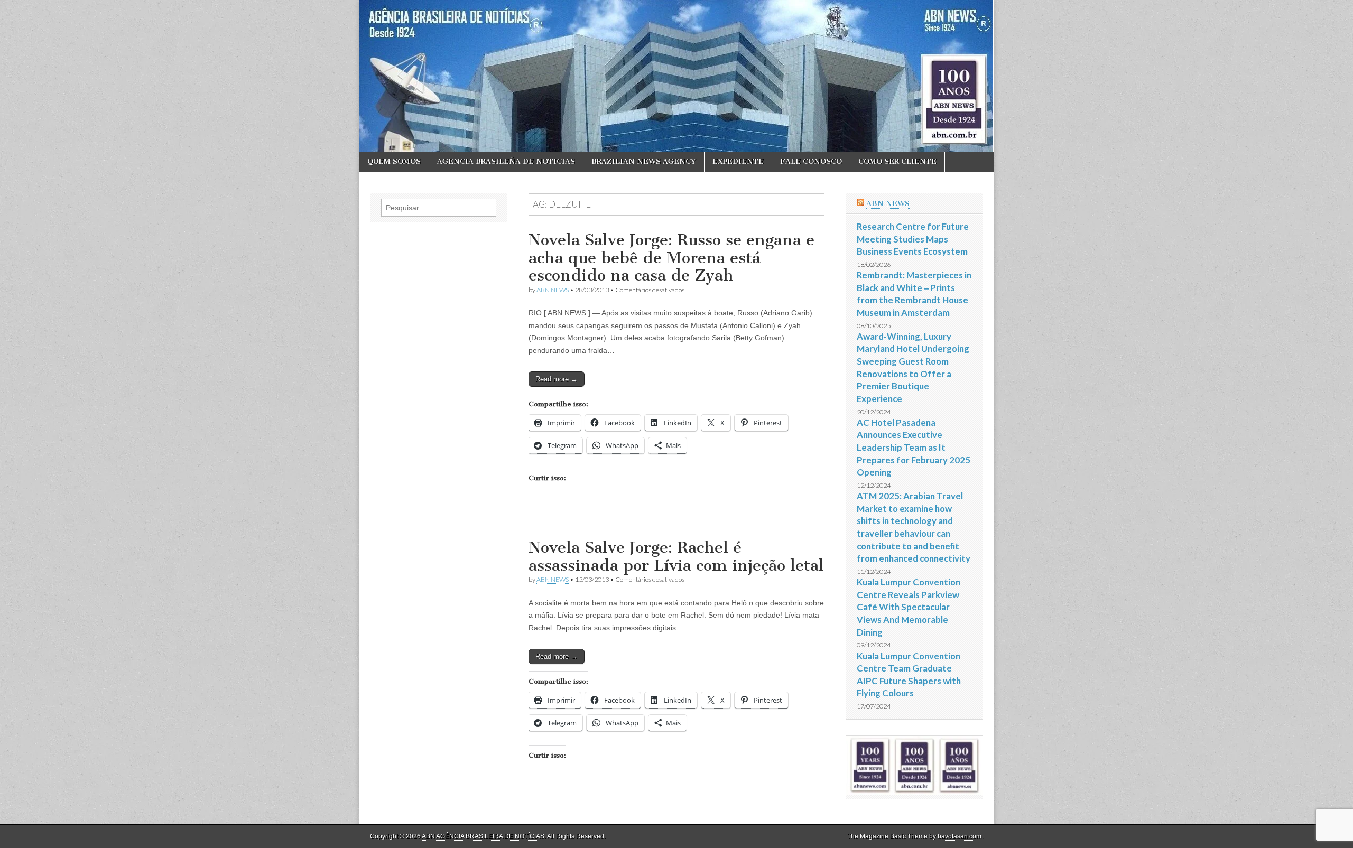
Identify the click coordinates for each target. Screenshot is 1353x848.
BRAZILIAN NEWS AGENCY (643, 161)
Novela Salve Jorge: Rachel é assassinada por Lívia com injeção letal (676, 556)
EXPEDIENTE (738, 161)
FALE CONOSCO (811, 161)
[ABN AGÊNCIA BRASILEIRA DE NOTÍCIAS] (676, 76)
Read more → (556, 379)
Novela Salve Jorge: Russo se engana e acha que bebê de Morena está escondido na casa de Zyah (671, 257)
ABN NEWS (552, 290)
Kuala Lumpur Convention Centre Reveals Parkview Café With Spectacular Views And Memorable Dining (908, 607)
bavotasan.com (959, 836)
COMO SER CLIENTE (897, 161)
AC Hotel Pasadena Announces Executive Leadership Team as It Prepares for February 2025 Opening (913, 447)
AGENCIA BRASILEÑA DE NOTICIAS (506, 161)
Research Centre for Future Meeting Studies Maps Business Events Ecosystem (913, 239)
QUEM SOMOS (394, 161)
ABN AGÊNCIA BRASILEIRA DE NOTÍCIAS (483, 836)
